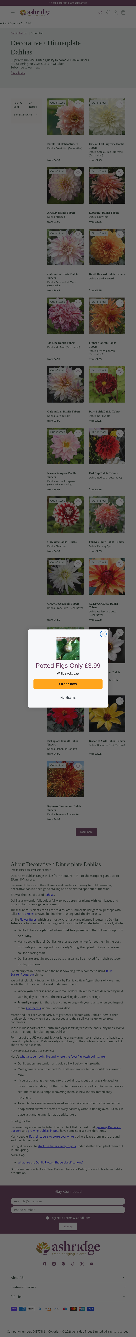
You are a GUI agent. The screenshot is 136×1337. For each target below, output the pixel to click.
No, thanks (68, 697)
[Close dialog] (103, 634)
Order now (68, 684)
